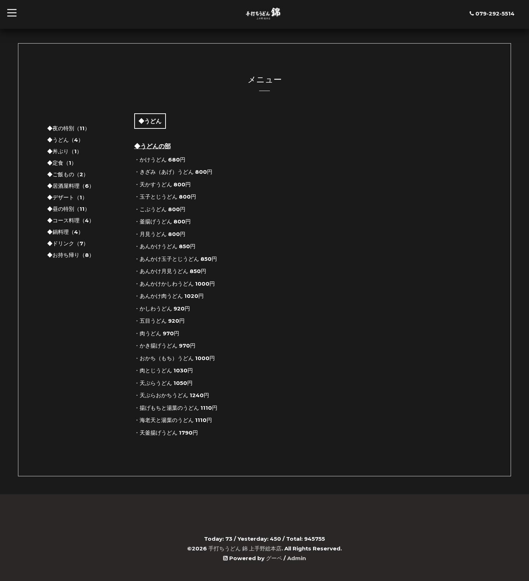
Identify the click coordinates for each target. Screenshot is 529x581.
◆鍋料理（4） (65, 231)
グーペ (274, 558)
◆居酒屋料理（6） (70, 185)
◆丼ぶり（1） (64, 151)
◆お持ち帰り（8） (70, 254)
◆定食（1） (62, 162)
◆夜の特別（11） (68, 128)
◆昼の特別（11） (68, 208)
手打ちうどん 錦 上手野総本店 (244, 548)
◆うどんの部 (152, 146)
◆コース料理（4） (70, 220)
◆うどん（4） (65, 139)
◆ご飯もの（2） (68, 174)
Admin (296, 558)
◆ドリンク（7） (68, 243)
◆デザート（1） (67, 197)
